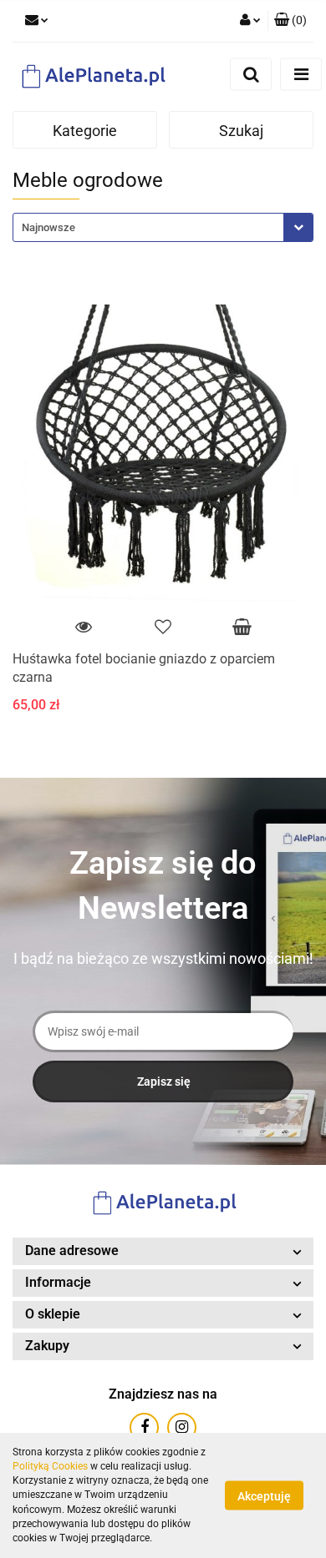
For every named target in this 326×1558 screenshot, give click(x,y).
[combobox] (163, 227)
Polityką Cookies (50, 1466)
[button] (290, 21)
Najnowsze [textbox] (48, 227)
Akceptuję (264, 1496)
